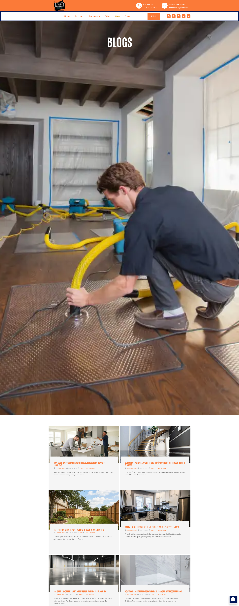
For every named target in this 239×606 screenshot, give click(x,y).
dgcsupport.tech (60, 468)
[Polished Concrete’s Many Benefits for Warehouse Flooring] (84, 573)
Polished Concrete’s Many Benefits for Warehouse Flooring (80, 591)
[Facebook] (169, 16)
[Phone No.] (139, 6)
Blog (81, 468)
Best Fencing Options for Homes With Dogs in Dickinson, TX (79, 529)
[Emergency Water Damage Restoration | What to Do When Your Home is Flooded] (155, 444)
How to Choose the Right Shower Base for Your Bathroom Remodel (153, 591)
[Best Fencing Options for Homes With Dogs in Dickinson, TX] (84, 510)
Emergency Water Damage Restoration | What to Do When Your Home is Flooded (155, 464)
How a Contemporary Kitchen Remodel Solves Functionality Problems (79, 464)
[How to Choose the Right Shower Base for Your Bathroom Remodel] (155, 573)
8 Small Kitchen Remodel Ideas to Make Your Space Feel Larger (152, 527)
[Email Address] (165, 6)
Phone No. (149, 4)
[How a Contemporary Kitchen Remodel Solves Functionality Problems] (84, 444)
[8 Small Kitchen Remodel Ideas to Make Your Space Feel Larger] (155, 508)
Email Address (177, 4)
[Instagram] (174, 16)
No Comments (90, 468)
